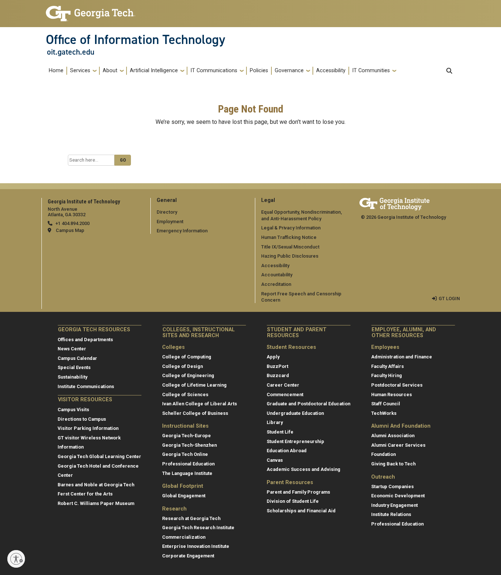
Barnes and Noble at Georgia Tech (96, 484)
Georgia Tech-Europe (186, 435)
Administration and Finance (401, 357)
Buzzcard (278, 375)
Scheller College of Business (195, 413)
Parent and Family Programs (298, 492)
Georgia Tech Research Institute (198, 527)
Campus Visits (73, 409)
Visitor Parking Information (88, 428)
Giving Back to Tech (393, 464)
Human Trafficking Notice (289, 237)
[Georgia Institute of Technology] (90, 10)
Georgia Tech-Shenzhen (189, 445)
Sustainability (72, 377)
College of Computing (186, 357)
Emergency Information (182, 230)
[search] (449, 71)
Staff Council (385, 403)
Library (275, 422)
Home (56, 70)
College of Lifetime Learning (194, 385)
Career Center (283, 385)
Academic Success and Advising (303, 469)
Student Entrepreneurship (295, 441)
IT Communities (371, 70)
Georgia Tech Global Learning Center (99, 456)
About (110, 70)
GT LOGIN (449, 298)
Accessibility (330, 70)
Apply (273, 357)
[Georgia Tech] (394, 203)
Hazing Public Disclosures (289, 256)
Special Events (74, 367)
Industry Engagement (394, 505)
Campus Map (70, 230)
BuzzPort (277, 366)
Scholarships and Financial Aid (301, 510)
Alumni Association (392, 435)
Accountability (276, 274)
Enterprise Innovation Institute (195, 546)
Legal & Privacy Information (291, 228)
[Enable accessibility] (16, 559)
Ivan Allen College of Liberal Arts (199, 403)
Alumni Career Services (398, 445)
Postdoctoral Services (397, 385)
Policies (259, 70)
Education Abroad (287, 450)
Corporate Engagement (188, 556)
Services (80, 70)
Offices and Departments (85, 339)
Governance (289, 70)
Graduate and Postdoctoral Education (308, 403)
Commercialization (183, 537)
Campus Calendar (77, 358)
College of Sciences (185, 394)
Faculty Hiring (386, 375)
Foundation (383, 454)
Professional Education (188, 464)
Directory (167, 212)
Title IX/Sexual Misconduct (290, 247)
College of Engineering (188, 375)
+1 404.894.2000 (72, 223)
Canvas (275, 460)
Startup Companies (392, 486)
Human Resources (391, 394)
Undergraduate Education (295, 413)
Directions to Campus (82, 419)
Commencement (285, 394)
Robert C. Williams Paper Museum (96, 503)
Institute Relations (391, 514)
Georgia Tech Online (185, 454)
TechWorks (383, 413)
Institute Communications (86, 386)
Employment (170, 221)
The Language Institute (187, 473)
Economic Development (398, 495)
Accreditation (276, 284)
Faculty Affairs (387, 366)
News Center (72, 348)
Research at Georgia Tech (191, 518)
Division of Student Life (293, 501)
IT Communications (213, 70)
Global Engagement (183, 495)
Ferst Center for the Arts (85, 494)
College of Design (182, 366)
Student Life (280, 432)
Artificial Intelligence (154, 70)
